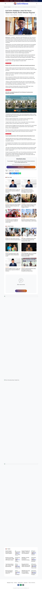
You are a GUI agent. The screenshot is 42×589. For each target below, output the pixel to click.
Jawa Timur (7, 252)
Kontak (24, 0)
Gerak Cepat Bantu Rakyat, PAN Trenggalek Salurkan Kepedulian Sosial (20, 135)
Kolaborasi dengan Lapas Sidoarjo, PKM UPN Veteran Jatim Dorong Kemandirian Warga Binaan (9, 558)
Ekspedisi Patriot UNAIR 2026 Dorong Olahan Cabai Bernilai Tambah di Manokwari (26, 565)
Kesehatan (7, 188)
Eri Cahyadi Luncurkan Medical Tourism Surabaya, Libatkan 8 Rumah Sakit (11, 221)
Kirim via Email (21, 167)
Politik (22, 237)
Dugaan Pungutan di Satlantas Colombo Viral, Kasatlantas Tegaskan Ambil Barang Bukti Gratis (26, 552)
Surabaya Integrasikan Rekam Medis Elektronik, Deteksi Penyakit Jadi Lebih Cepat (13, 206)
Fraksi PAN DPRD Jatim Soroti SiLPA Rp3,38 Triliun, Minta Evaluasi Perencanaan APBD (28, 254)
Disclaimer (26, 582)
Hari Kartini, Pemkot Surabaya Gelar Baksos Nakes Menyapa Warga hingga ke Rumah (28, 206)
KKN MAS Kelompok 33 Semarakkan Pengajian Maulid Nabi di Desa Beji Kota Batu (26, 572)
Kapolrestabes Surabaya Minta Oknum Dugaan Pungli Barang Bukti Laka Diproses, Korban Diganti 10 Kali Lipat (9, 552)
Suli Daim (17, 170)
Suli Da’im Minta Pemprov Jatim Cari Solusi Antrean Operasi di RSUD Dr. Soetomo (12, 191)
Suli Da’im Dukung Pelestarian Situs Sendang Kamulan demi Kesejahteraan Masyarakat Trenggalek (28, 269)
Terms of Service (31, 582)
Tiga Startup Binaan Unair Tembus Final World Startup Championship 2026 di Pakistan (9, 565)
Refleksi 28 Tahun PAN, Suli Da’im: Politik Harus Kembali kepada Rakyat (20, 65)
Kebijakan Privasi (10, 582)
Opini (6, 237)
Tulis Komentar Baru (21, 290)
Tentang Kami (6, 0)
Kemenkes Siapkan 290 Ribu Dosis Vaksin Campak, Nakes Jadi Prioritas (29, 220)
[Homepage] (21, 3)
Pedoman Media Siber (18, 0)
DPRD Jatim (11, 170)
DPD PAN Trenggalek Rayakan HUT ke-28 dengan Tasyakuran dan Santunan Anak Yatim (28, 239)
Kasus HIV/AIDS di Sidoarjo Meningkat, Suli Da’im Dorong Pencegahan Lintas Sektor (27, 191)
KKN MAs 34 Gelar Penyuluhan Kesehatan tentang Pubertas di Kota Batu (26, 558)
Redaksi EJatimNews (13, 14)
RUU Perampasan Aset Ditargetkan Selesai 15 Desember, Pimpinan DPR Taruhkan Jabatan (9, 572)
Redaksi (11, 0)
